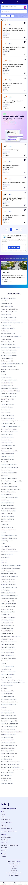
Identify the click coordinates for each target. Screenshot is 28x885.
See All (24, 258)
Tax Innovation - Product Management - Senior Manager (13, 84)
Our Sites (3, 856)
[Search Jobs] (25, 7)
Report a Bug (4, 842)
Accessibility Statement (14, 863)
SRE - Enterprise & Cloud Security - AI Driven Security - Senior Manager (14, 48)
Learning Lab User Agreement (14, 861)
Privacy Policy (14, 868)
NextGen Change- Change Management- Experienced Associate (13, 101)
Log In (25, 2)
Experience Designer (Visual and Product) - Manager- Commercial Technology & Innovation (13, 66)
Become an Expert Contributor (9, 831)
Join (21, 2)
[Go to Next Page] (21, 229)
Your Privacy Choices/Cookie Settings (14, 872)
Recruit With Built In (6, 828)
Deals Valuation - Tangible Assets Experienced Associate (11, 166)
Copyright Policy (14, 866)
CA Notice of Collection (14, 875)
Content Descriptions (6, 822)
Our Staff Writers (5, 819)
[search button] (17, 2)
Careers (3, 817)
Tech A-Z (3, 850)
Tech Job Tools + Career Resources (9, 845)
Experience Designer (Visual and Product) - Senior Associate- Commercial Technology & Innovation (14, 30)
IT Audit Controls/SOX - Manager (11, 150)
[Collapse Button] (24, 37)
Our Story (3, 814)
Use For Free (8, 123)
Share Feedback (5, 840)
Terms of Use (14, 870)
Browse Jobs (4, 847)
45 (17, 229)
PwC (8, 272)
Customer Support (6, 837)
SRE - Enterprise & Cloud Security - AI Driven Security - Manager (14, 216)
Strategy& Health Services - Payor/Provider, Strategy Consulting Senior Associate (14, 199)
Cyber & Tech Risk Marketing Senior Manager (14, 182)
